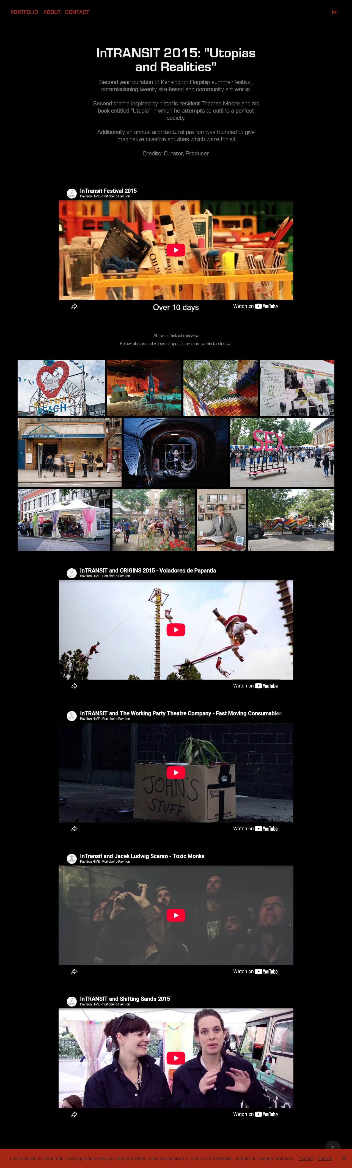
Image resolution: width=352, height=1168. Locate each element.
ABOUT (52, 11)
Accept (306, 1158)
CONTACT (77, 11)
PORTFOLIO (24, 11)
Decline (324, 1158)
